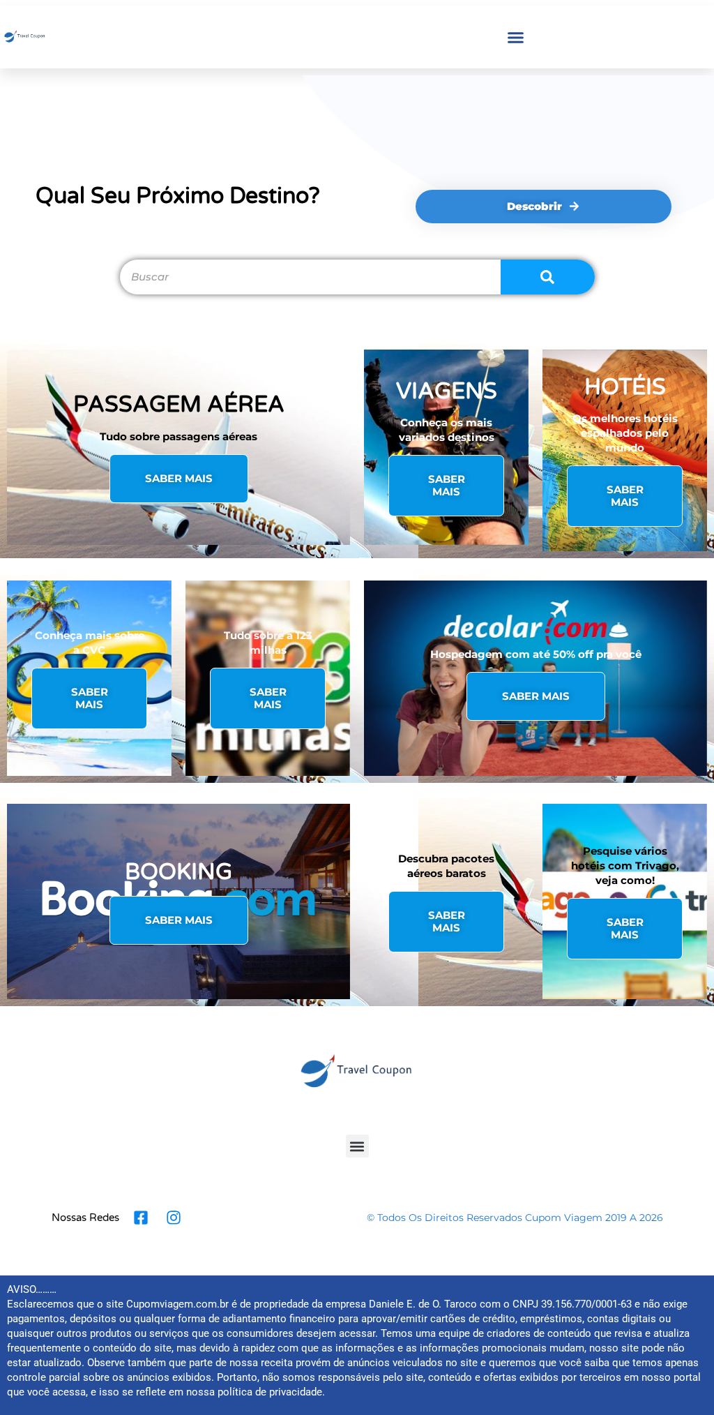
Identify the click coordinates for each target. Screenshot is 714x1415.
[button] (516, 37)
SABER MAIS (179, 478)
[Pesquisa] (548, 277)
